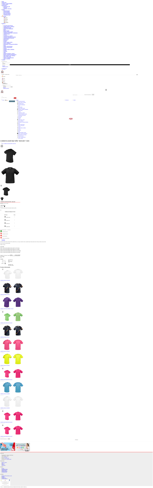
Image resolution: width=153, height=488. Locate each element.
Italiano (6, 20)
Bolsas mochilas (6, 30)
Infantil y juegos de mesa (8, 46)
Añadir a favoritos (3, 205)
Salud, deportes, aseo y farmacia (9, 55)
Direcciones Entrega (7, 13)
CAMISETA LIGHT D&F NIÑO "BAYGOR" (10, 143)
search (93, 94)
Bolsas (5, 29)
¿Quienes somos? (5, 4)
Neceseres (5, 51)
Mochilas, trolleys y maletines (9, 49)
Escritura (5, 41)
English (6, 17)
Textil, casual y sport (7, 56)
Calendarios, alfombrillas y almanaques (11, 32)
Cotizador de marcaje (5, 231)
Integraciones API (7, 6)
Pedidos (3, 9)
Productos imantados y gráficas (9, 53)
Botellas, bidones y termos (8, 31)
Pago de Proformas (7, 12)
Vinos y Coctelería (7, 58)
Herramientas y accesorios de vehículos (11, 44)
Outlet (5, 52)
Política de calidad (4, 470)
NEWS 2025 (4, 2)
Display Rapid (6, 38)
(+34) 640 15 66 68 (8, 459)
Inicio (3, 1)
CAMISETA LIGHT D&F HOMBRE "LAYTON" (6, 308)
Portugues (6, 22)
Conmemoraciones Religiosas (9, 37)
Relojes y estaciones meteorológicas (10, 54)
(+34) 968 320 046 (4, 68)
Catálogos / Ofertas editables (7, 3)
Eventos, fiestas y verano (8, 42)
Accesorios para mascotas (8, 25)
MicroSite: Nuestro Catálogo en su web (7, 475)
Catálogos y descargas (7, 8)
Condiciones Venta (7, 14)
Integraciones (4, 5)
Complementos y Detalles (8, 35)
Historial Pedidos (7, 11)
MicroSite (5, 7)
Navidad (5, 50)
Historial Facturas (7, 10)
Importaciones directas (5, 469)
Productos (3, 23)
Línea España (3, 465)
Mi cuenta (3, 476)
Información (3, 240)
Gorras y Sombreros (7, 43)
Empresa (3, 468)
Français (6, 19)
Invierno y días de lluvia (8, 47)
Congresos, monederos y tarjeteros (10, 36)
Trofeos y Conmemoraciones (9, 57)
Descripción (3, 239)
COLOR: (1, 206)
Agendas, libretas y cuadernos (9, 26)
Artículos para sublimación (8, 28)
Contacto (3, 59)
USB (2, 463)
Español (4, 16)
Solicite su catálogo (4, 462)
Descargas (3, 477)
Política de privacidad (4, 471)
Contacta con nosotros (4, 478)
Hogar (5, 45)
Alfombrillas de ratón (7, 27)
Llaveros (5, 48)
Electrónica (5, 40)
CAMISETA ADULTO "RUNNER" (5, 351)
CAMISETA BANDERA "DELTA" (5, 294)
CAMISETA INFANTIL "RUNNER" (5, 280)
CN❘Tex (5, 34)
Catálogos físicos (7, 33)
